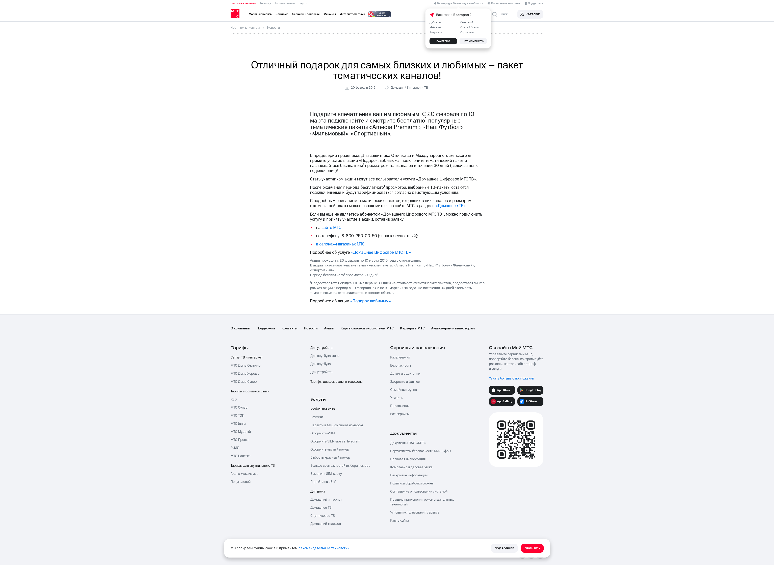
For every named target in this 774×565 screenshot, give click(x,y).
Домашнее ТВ (321, 507)
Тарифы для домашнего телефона (336, 381)
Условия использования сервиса (414, 512)
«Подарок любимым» (370, 301)
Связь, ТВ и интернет (247, 357)
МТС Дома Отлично (245, 365)
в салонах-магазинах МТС (340, 244)
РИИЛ (235, 448)
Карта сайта (399, 520)
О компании (240, 328)
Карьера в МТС (412, 328)
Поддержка (266, 328)
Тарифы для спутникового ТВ (253, 465)
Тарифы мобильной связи (250, 391)
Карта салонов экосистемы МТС (367, 328)
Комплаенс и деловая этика (411, 467)
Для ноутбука (320, 364)
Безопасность (400, 365)
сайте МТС (331, 228)
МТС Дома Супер (244, 381)
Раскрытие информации (409, 475)
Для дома (317, 491)
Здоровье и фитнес (405, 381)
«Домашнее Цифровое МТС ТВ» (381, 252)
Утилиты (396, 397)
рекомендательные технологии (324, 548)
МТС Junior (239, 423)
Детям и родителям (405, 373)
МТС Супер (239, 407)
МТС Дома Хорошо (245, 373)
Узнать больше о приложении (511, 378)
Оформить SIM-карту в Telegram (335, 441)
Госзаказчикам (285, 3)
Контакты (290, 328)
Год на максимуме (244, 473)
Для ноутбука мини (324, 355)
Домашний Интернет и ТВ (409, 87)
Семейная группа (403, 389)
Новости (311, 328)
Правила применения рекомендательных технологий (422, 502)
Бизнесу (265, 3)
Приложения (399, 406)
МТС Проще (240, 439)
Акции (329, 328)
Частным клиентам (243, 3)
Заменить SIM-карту (326, 473)
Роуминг (316, 417)
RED (234, 399)
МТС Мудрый (241, 431)
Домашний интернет (326, 499)
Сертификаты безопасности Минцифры (420, 451)
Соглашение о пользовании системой (418, 491)
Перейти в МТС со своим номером (336, 425)
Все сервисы (400, 414)
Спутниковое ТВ (322, 515)
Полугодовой (241, 481)
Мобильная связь (323, 409)
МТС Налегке (241, 456)
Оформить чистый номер (329, 449)
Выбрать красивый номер (330, 457)
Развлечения (400, 357)
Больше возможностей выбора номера (340, 465)
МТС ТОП (237, 415)
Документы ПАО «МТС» (408, 443)
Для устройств (321, 347)
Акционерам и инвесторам (453, 328)
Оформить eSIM (322, 433)
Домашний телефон (325, 523)
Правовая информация (407, 459)
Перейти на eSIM (323, 481)
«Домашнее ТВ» (451, 206)
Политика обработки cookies (412, 483)
